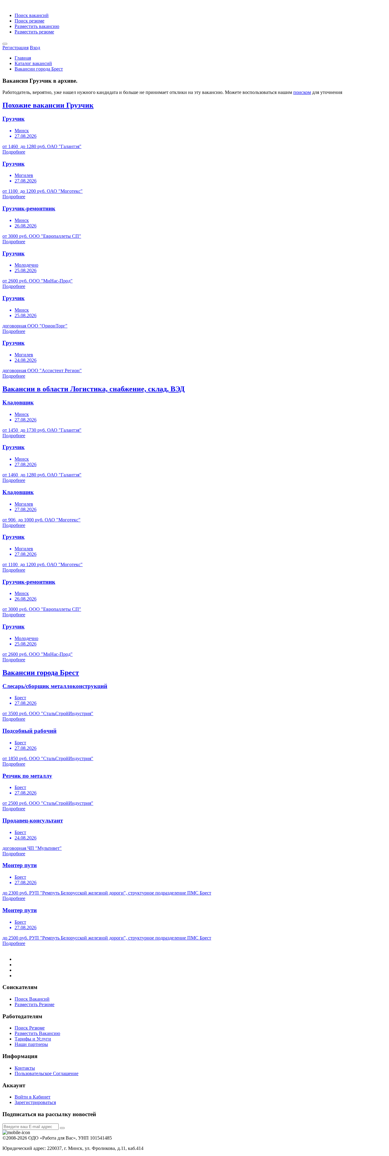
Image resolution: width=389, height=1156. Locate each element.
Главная (23, 58)
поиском (302, 92)
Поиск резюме (29, 20)
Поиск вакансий (32, 15)
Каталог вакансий (33, 63)
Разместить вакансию (37, 26)
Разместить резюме (34, 31)
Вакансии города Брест (39, 68)
